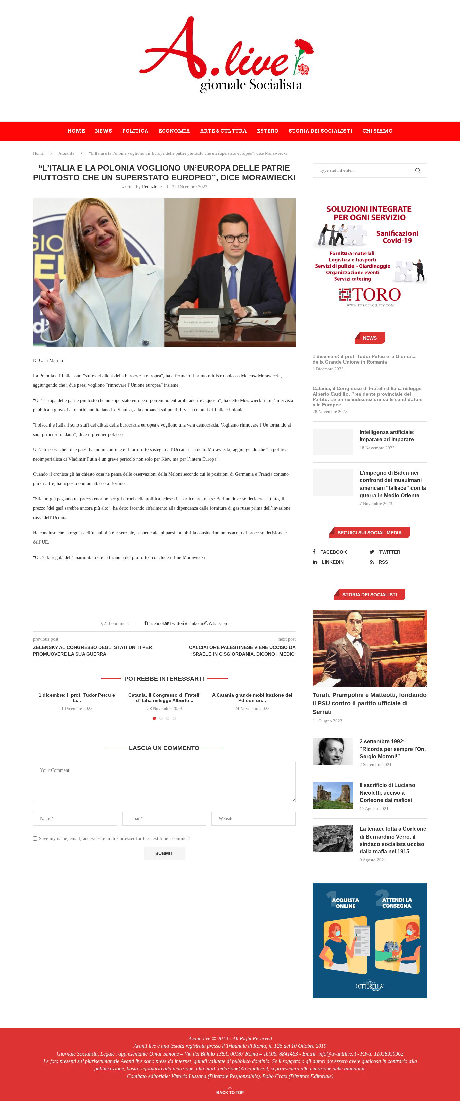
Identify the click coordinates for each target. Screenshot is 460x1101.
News (103, 131)
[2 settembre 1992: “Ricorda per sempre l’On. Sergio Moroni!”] (333, 751)
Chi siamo (377, 131)
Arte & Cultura (223, 131)
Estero (267, 131)
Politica (135, 131)
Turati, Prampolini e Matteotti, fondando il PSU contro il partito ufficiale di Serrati (370, 703)
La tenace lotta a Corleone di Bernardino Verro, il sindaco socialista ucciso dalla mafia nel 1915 (393, 840)
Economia (174, 131)
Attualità (66, 153)
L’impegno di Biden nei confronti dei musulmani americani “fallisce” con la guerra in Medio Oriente (393, 484)
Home (76, 131)
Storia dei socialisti (320, 131)
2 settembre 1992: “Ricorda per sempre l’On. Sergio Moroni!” (393, 748)
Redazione (152, 186)
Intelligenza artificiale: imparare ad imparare (387, 435)
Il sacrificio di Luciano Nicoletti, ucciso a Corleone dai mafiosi (387, 792)
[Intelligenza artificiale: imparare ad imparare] (333, 442)
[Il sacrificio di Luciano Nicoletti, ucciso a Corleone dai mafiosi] (333, 795)
